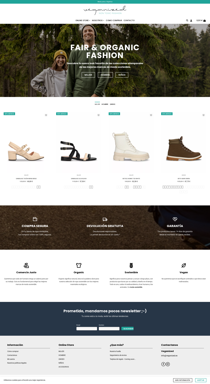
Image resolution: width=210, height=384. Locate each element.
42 (38, 187)
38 (21, 187)
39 (26, 187)
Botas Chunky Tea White (131, 178)
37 (17, 187)
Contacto (129, 20)
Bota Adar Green (184, 178)
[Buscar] (187, 20)
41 (34, 187)
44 (198, 187)
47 (185, 192)
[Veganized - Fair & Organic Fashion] (105, 10)
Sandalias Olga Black (79, 178)
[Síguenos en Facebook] (163, 364)
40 (30, 187)
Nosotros (97, 20)
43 (194, 187)
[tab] (97, 104)
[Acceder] (191, 20)
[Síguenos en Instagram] (168, 364)
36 (13, 187)
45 (202, 187)
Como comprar (114, 20)
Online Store (82, 20)
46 (181, 192)
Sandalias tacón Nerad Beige (26, 178)
